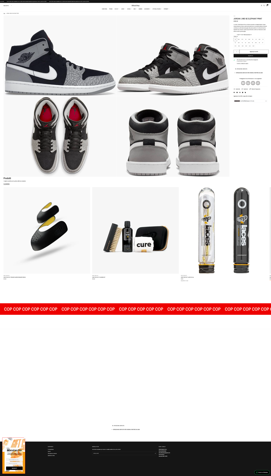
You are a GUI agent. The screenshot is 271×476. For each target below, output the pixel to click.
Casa (4, 13)
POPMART (166, 9)
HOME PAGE (104, 9)
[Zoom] (113, 18)
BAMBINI (140, 9)
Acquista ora (250, 55)
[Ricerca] (264, 5)
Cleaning (7, 184)
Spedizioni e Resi (51, 455)
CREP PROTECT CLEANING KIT (98, 277)
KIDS (135, 9)
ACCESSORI (146, 9)
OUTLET (116, 9)
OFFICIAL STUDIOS (157, 9)
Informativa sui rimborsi (52, 453)
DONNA (128, 9)
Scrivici (49, 451)
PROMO (110, 9)
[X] (237, 92)
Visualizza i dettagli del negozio (242, 63)
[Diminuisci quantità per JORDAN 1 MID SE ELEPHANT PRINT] (235, 51)
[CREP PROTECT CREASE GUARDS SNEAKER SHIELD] (47, 230)
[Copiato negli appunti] (245, 92)
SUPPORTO (50, 446)
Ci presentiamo (51, 449)
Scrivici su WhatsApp (263, 472)
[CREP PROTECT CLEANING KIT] (135, 230)
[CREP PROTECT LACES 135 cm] (224, 230)
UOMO (122, 9)
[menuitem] (104, 9)
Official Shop (135, 5)
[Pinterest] (240, 92)
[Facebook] (234, 92)
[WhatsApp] (243, 92)
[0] (266, 5)
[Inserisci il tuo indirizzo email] (155, 453)
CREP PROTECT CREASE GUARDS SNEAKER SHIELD (15, 277)
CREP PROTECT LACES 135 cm (187, 277)
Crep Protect (7, 275)
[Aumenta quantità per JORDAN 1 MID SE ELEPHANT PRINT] (239, 51)
